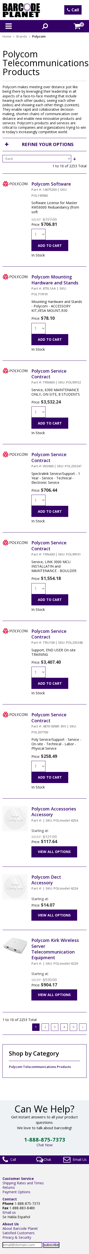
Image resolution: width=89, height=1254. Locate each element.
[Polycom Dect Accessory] (15, 876)
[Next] (83, 1027)
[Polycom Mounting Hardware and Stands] (15, 276)
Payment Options (16, 1192)
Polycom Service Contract (54, 723)
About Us (10, 1224)
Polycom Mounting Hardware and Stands (54, 285)
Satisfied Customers (18, 1233)
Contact (9, 1199)
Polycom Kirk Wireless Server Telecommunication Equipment (55, 951)
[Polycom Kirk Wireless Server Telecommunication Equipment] (15, 939)
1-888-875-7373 (44, 1139)
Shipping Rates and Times (23, 1183)
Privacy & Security (16, 1237)
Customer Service (18, 1178)
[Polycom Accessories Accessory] (15, 808)
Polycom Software (51, 189)
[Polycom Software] (15, 183)
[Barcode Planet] (21, 10)
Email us (9, 1212)
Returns (8, 1187)
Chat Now (45, 1145)
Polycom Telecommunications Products (40, 1067)
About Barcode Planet (20, 1228)
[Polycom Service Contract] (15, 370)
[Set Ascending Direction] (74, 158)
